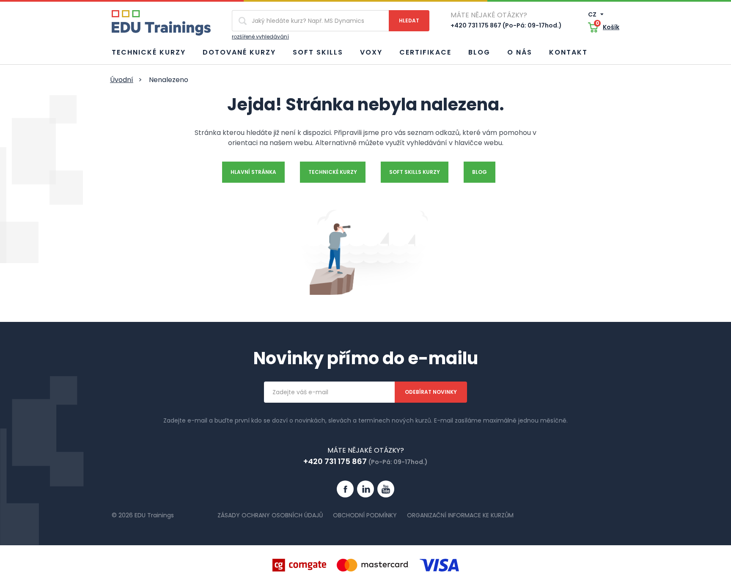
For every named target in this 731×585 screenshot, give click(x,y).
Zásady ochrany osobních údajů (270, 515)
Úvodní (121, 80)
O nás (519, 52)
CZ (593, 14)
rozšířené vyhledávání (260, 36)
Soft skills (318, 52)
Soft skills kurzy (414, 172)
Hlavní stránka (253, 172)
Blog (479, 52)
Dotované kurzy (239, 52)
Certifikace (425, 52)
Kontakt (568, 52)
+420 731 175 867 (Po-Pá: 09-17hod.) (506, 25)
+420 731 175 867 (335, 461)
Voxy (371, 52)
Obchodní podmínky (365, 515)
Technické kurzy (149, 52)
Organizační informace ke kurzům (460, 515)
